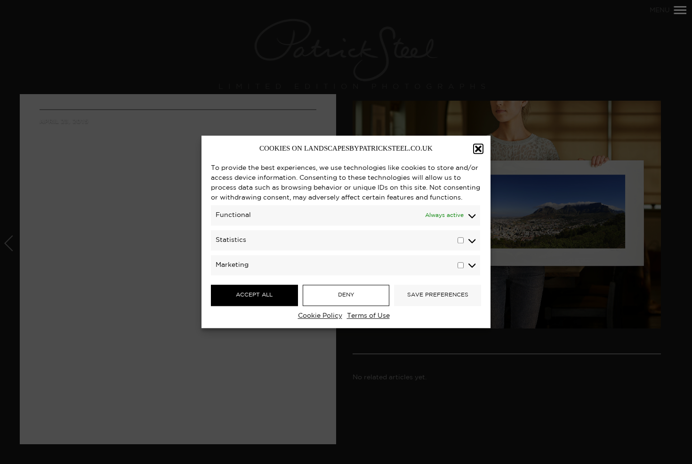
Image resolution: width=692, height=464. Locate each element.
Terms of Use (368, 316)
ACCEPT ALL (254, 294)
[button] (478, 148)
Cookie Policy (320, 316)
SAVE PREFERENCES (437, 294)
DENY (346, 294)
